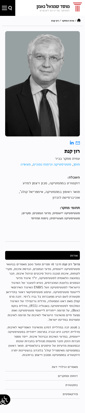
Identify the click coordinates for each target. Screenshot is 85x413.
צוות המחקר (68, 20)
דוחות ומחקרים (68, 376)
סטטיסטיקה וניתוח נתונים (52, 164)
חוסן (76, 164)
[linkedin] (72, 143)
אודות (74, 255)
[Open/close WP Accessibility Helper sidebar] (3, 402)
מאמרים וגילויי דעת (65, 367)
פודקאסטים (70, 394)
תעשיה (25, 164)
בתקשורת (71, 385)
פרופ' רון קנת (71, 264)
